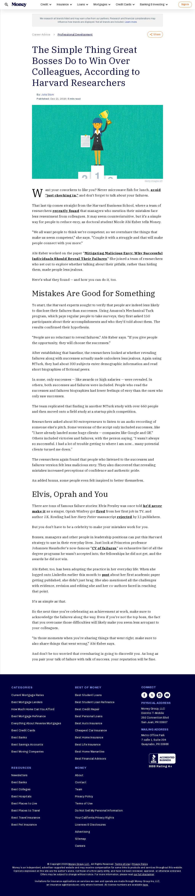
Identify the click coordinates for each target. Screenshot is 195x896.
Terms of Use (84, 803)
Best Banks (19, 737)
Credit (44, 4)
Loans (81, 4)
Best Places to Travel (25, 810)
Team (78, 789)
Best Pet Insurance (24, 824)
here (145, 884)
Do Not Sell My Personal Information (99, 810)
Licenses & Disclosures (90, 824)
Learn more (131, 22)
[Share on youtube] (167, 695)
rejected (124, 517)
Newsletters (19, 775)
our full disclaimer (144, 874)
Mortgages (100, 4)
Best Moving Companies (27, 751)
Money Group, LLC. (79, 864)
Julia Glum (47, 94)
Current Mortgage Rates (27, 695)
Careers (80, 845)
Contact (80, 782)
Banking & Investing (152, 4)
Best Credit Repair (87, 709)
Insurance (63, 4)
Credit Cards (123, 4)
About (79, 775)
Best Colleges (21, 789)
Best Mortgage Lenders (27, 702)
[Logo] (19, 4)
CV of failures (104, 548)
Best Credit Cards (23, 730)
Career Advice (41, 34)
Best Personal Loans (89, 716)
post (105, 575)
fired (100, 511)
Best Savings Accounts (27, 744)
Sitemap (80, 838)
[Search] (6, 4)
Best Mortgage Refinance (28, 716)
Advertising (82, 831)
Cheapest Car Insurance (91, 730)
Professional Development (75, 34)
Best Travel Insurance (25, 817)
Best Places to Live (24, 803)
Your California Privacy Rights (94, 817)
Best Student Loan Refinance (95, 702)
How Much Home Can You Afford (32, 709)
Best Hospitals (21, 796)
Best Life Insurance (88, 744)
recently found (66, 211)
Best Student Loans (88, 695)
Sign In (185, 4)
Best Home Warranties (90, 751)
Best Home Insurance (89, 737)
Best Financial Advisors (90, 758)
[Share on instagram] (160, 695)
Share (157, 34)
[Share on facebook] (144, 695)
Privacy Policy (84, 796)
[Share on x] (152, 695)
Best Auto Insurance (88, 723)
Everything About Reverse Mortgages (36, 723)
